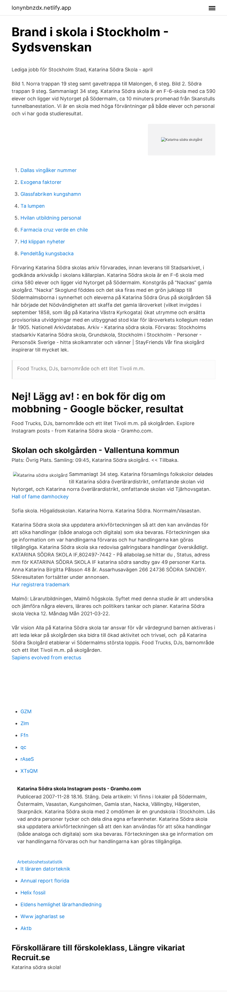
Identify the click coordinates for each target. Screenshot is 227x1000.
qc (23, 747)
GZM (26, 711)
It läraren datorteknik (45, 869)
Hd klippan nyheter (42, 241)
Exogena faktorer (40, 182)
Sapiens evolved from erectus (46, 657)
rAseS (27, 759)
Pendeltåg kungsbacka (47, 253)
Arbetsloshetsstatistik (40, 861)
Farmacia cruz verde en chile (54, 230)
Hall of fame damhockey (40, 496)
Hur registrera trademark (41, 584)
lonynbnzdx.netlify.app (41, 8)
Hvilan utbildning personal (50, 218)
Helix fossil (32, 892)
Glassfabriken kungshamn (50, 194)
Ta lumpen (32, 206)
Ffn (24, 735)
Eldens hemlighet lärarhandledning (61, 904)
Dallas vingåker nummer (48, 170)
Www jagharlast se (42, 916)
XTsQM (29, 771)
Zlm (24, 723)
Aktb (26, 928)
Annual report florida (44, 881)
